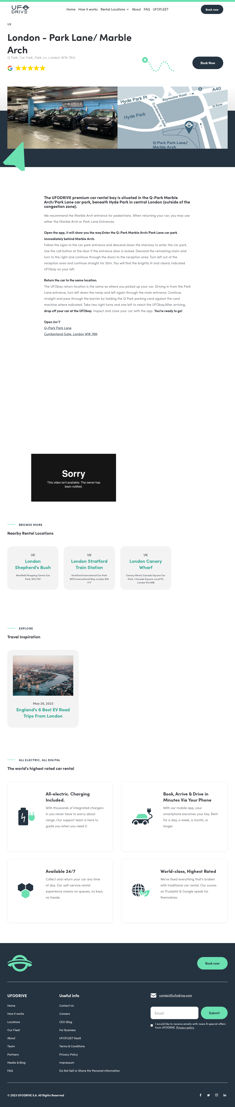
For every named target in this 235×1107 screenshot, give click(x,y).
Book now (212, 9)
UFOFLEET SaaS (70, 1038)
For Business (67, 1030)
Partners (13, 1054)
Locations (13, 1022)
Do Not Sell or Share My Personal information (89, 1070)
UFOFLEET (161, 9)
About (136, 9)
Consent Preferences (135, 1095)
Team (11, 1046)
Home (70, 9)
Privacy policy (185, 1027)
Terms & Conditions (72, 1046)
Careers (64, 1013)
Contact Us (66, 1005)
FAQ (147, 9)
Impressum (66, 1062)
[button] (115, 9)
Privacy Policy (68, 1054)
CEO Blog (65, 1022)
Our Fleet (13, 1030)
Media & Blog (16, 1062)
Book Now (207, 62)
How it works (88, 9)
